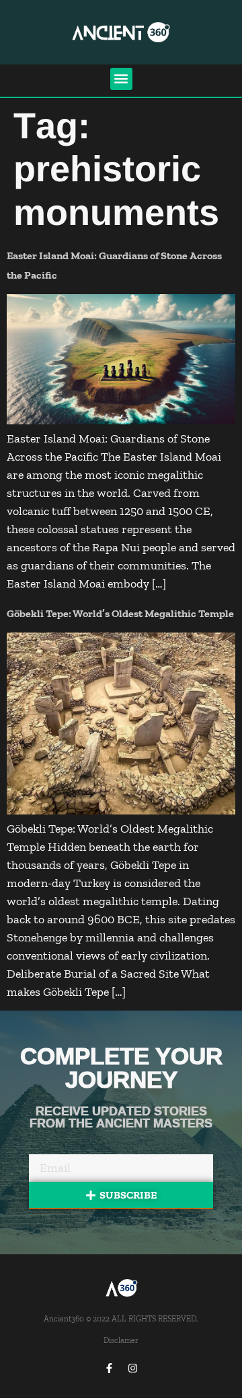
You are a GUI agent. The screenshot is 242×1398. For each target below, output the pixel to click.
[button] (121, 79)
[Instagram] (133, 1368)
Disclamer (121, 1340)
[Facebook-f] (109, 1368)
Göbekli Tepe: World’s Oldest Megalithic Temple (120, 613)
